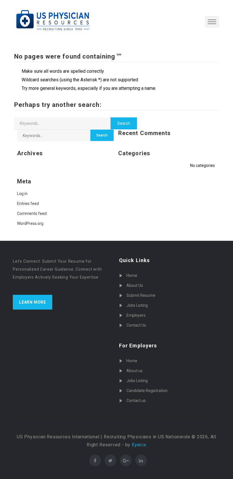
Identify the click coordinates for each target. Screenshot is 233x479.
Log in (22, 193)
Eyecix (139, 444)
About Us (134, 285)
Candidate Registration (147, 390)
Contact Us (136, 325)
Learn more (32, 302)
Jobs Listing (137, 305)
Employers (135, 315)
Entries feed (28, 203)
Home (131, 275)
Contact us (136, 400)
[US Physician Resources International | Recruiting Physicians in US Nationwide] (52, 19)
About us (134, 370)
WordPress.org (30, 223)
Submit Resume (140, 295)
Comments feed (32, 213)
